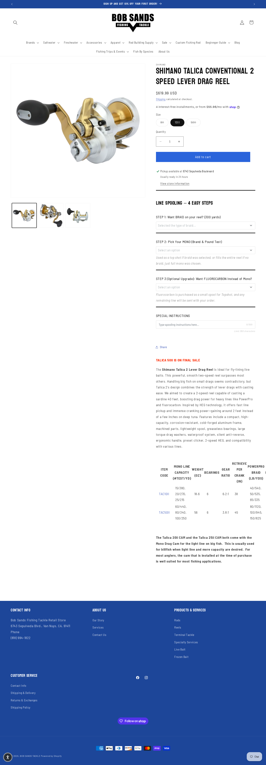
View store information (174, 183)
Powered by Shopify (51, 755)
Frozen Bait (181, 656)
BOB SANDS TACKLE (30, 755)
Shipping (161, 99)
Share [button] (163, 347)
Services (98, 627)
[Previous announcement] (12, 4)
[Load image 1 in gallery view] (24, 215)
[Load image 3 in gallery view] (78, 215)
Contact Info (18, 685)
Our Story (98, 620)
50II (196, 122)
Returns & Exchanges (24, 700)
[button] (15, 22)
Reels (177, 627)
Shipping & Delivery (23, 693)
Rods (177, 620)
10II (177, 122)
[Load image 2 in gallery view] (51, 215)
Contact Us (99, 634)
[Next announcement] (254, 4)
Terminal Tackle (184, 634)
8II (164, 122)
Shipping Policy (20, 707)
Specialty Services (186, 642)
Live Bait (180, 649)
